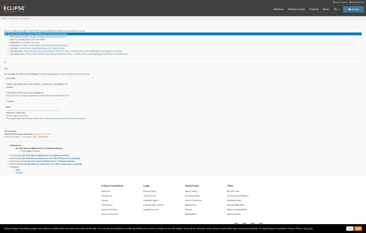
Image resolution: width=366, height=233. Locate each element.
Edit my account (341, 2)
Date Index (55, 31)
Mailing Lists (25, 18)
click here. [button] (308, 228)
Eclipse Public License (153, 205)
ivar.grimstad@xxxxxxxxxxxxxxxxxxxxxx (47, 37)
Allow (358, 229)
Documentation (192, 196)
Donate (355, 9)
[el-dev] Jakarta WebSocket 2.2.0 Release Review (39, 148)
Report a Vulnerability (237, 209)
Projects (314, 9)
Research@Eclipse (235, 205)
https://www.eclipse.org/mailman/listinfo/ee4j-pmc (62, 118)
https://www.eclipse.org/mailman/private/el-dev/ (44, 45)
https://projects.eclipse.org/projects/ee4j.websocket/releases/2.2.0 (37, 95)
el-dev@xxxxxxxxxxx (30, 42)
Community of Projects (237, 196)
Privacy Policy (149, 191)
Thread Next (43, 31)
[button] (336, 9)
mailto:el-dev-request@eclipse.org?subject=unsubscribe (100, 54)
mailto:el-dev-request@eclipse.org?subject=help (41, 48)
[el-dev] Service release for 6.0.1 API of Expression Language (51, 158)
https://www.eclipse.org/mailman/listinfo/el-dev (46, 51)
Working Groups (296, 9)
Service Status (234, 214)
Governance (107, 205)
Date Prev (9, 31)
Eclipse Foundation (12, 137)
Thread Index (67, 31)
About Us (106, 191)
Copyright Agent (150, 200)
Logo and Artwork (110, 209)
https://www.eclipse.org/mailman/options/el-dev (48, 54)
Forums (188, 209)
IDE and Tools (233, 191)
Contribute (13, 18)
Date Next (19, 31)
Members (278, 9)
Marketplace (191, 214)
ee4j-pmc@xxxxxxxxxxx (71, 74)
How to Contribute (193, 200)
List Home (79, 31)
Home (4, 18)
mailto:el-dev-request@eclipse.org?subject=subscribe (97, 51)
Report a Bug (191, 191)
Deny (350, 229)
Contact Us (107, 196)
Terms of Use (149, 196)
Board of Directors (110, 214)
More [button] (326, 9)
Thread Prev (31, 31)
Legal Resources (151, 209)
